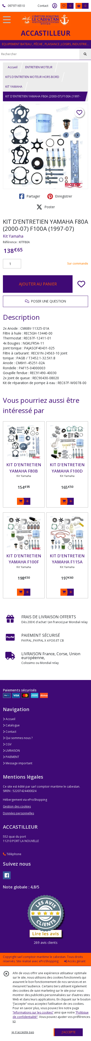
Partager (32, 196)
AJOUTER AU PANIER (38, 284)
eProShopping (48, 961)
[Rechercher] (85, 54)
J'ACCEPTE (68, 1032)
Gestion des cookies (17, 806)
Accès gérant (76, 961)
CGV (8, 744)
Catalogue (12, 725)
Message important (18, 763)
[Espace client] (54, 6)
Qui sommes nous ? (19, 738)
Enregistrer (63, 196)
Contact (43, 6)
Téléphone (13, 854)
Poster (49, 207)
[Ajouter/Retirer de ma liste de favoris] (81, 284)
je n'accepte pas (23, 1032)
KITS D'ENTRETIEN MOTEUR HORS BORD (32, 77)
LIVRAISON (12, 750)
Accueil (12, 67)
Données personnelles (18, 813)
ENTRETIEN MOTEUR (38, 67)
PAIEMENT (12, 757)
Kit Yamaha (13, 236)
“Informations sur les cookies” (33, 1012)
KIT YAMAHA (13, 87)
